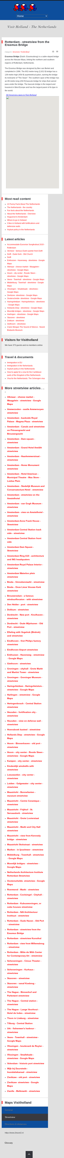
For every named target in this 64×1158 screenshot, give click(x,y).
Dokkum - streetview (15, 321)
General (9, 1110)
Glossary (9, 1143)
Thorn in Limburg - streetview (23, 1018)
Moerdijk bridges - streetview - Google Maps (25, 311)
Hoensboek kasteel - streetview (23, 729)
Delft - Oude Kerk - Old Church (20, 254)
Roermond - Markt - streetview (23, 889)
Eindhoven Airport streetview (22, 649)
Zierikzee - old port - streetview (23, 1077)
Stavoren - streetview (16, 317)
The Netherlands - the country (19, 207)
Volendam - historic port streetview (25, 1063)
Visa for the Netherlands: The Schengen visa (26, 378)
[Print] (53, 51)
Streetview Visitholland (21, 51)
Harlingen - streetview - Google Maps (23, 314)
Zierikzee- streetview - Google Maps (22, 295)
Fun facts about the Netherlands (20, 210)
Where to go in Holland (17, 220)
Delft (9, 257)
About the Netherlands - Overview (21, 214)
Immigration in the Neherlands (20, 366)
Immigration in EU (14, 363)
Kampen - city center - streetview (24, 761)
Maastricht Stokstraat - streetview (25, 844)
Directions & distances (16, 1124)
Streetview (10, 1117)
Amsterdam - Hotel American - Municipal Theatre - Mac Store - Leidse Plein (23, 477)
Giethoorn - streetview (16, 324)
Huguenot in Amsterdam (17, 217)
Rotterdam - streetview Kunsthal (24, 938)
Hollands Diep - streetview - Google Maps (24, 308)
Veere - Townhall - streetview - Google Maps (25, 279)
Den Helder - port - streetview (22, 604)
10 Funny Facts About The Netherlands (23, 204)
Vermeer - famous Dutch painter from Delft (24, 251)
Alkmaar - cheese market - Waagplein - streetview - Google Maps (24, 400)
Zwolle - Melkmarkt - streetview (23, 1091)
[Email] (57, 51)
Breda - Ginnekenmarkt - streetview (25, 582)
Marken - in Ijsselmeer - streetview (25, 849)
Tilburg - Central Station (20, 1023)
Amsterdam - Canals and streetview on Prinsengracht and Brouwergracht (26, 430)
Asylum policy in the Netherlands (21, 230)
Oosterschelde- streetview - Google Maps (24, 298)
